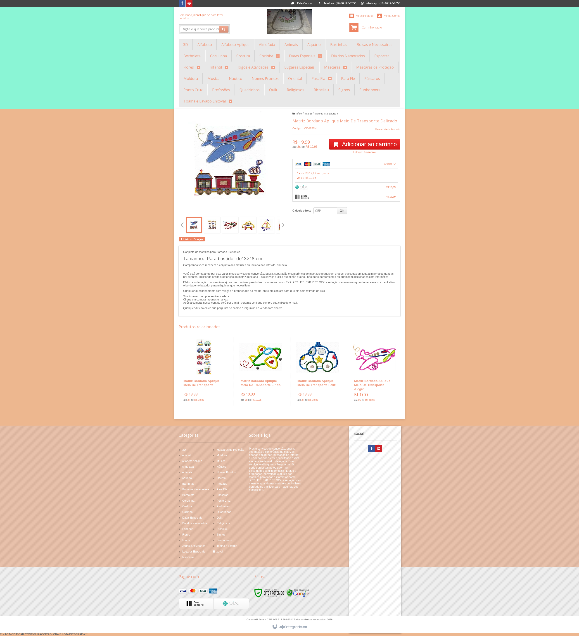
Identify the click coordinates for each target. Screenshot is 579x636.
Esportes (187, 529)
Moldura (222, 455)
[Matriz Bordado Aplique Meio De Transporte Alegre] (374, 372)
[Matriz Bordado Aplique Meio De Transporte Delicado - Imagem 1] (194, 225)
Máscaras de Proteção (230, 449)
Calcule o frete (301, 210)
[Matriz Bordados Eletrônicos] (289, 21)
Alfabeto (187, 455)
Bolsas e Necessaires (195, 489)
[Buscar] (223, 29)
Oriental (221, 478)
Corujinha (188, 500)
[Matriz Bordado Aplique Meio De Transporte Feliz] (317, 372)
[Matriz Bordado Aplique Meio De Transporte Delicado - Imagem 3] (230, 225)
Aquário (187, 478)
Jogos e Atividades (193, 546)
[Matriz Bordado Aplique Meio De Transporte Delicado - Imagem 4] (248, 225)
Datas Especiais (192, 517)
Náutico (221, 466)
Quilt (219, 517)
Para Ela (222, 483)
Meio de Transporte (325, 113)
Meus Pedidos (364, 15)
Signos (221, 534)
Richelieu (222, 529)
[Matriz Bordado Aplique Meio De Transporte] (204, 372)
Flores (186, 534)
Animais (187, 472)
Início (299, 113)
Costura (187, 506)
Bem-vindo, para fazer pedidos (201, 17)
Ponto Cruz (223, 500)
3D (184, 449)
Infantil (308, 113)
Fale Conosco (305, 3)
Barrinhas (188, 483)
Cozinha (187, 512)
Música (221, 461)
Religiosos (223, 523)
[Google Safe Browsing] (297, 592)
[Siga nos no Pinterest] (189, 3)
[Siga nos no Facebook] (182, 3)
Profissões (223, 506)
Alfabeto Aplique (192, 461)
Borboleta (188, 495)
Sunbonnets (224, 540)
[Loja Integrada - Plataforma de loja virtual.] (289, 627)
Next (284, 223)
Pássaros (222, 495)
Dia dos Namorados (194, 523)
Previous (182, 225)
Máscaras (188, 557)
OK (342, 210)
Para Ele (222, 489)
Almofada (188, 466)
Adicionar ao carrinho (369, 144)
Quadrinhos (224, 512)
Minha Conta (392, 15)
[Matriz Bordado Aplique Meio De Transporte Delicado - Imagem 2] (212, 225)
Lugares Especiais (193, 551)
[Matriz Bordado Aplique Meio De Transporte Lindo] (261, 372)
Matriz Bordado (392, 129)
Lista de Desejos (193, 239)
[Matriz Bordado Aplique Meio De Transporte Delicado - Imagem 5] (266, 225)
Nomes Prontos (226, 472)
